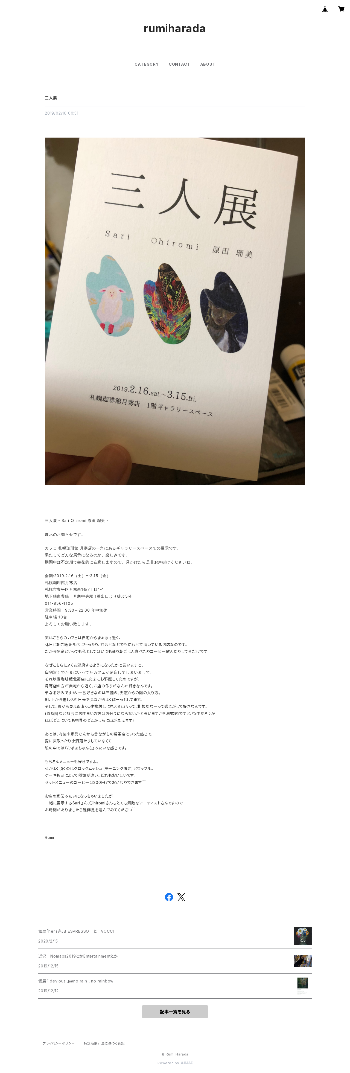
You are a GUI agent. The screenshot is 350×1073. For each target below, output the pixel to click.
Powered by (169, 1063)
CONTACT (179, 64)
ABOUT (207, 64)
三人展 (51, 97)
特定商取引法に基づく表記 (104, 1043)
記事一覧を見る (175, 1011)
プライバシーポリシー (59, 1043)
